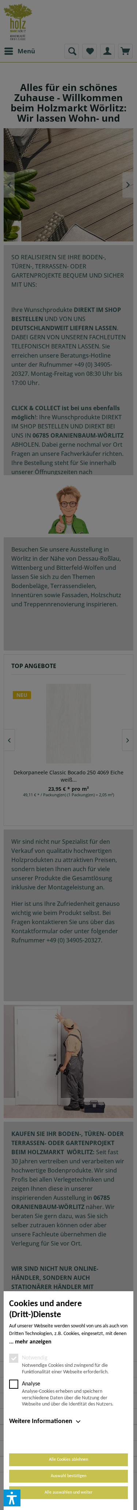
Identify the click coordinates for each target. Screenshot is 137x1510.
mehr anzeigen (33, 1342)
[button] (12, 1498)
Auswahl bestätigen (68, 1476)
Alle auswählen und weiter (68, 1492)
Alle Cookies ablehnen (68, 1459)
